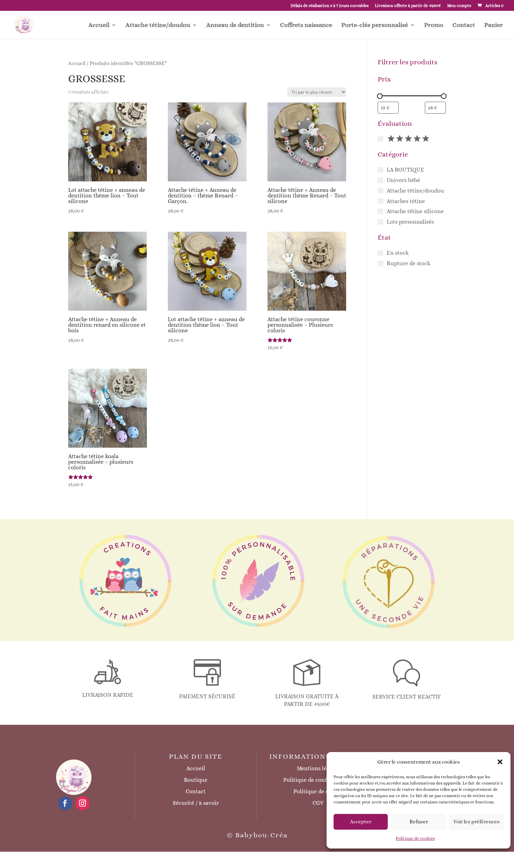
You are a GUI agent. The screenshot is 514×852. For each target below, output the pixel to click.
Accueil (98, 25)
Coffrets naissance (306, 25)
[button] (500, 761)
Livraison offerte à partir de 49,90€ (408, 5)
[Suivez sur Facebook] (65, 803)
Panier (493, 25)
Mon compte (459, 5)
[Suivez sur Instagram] (83, 803)
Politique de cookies (415, 838)
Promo (433, 25)
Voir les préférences (476, 821)
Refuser (418, 821)
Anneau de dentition (235, 25)
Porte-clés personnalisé (374, 25)
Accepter (360, 821)
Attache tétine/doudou (158, 25)
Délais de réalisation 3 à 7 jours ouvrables (330, 5)
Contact (463, 25)
